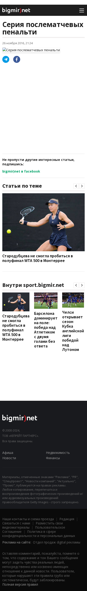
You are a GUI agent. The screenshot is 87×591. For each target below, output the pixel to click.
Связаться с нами (16, 523)
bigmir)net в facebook (21, 171)
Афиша (7, 452)
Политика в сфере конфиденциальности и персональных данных (38, 533)
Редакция (66, 519)
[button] (76, 186)
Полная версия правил (20, 584)
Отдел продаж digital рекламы (56, 542)
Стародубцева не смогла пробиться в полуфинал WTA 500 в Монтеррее (37, 258)
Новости (9, 458)
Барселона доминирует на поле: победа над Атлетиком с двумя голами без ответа (46, 330)
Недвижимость (58, 452)
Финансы (53, 458)
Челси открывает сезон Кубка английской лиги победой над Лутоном (73, 330)
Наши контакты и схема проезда (28, 519)
